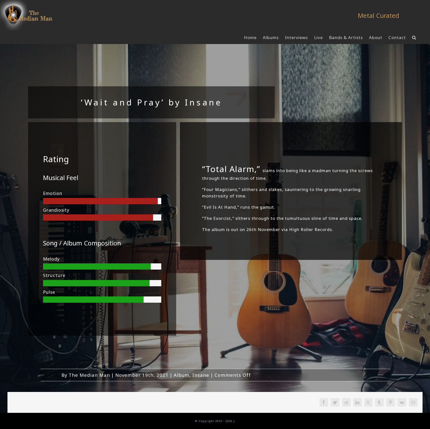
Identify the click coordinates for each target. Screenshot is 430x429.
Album (181, 375)
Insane (200, 375)
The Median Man (89, 375)
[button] (414, 37)
